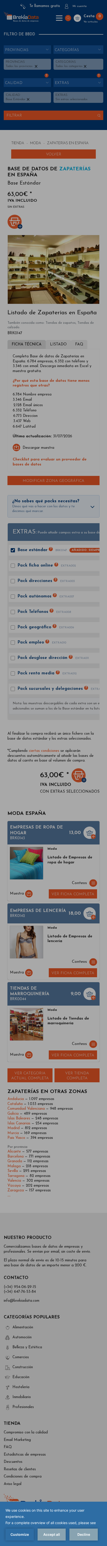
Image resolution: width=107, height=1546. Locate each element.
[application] (53, 1524)
